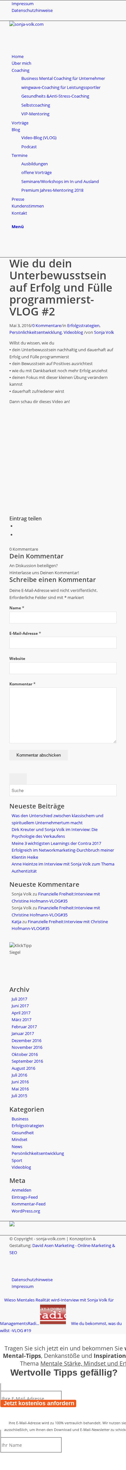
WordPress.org (26, 1211)
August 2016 (23, 1068)
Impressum (23, 3)
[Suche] (13, 220)
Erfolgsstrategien (83, 325)
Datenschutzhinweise (32, 10)
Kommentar (22, 684)
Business (20, 1119)
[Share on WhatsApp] (17, 534)
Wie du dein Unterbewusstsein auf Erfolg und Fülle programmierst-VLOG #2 (60, 287)
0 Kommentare (46, 325)
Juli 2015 (19, 1095)
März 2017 (21, 1019)
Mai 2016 (20, 1089)
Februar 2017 (24, 1027)
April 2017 (21, 1013)
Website (17, 658)
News (17, 1146)
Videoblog (73, 332)
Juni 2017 (20, 1006)
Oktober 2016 (25, 1054)
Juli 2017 (19, 999)
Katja (16, 921)
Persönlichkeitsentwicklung (35, 332)
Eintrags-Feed (25, 1197)
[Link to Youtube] (13, 247)
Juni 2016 (20, 1082)
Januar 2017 (23, 1033)
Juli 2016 (19, 1075)
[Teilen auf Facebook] (17, 526)
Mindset (19, 1139)
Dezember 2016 (26, 1040)
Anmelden (21, 1190)
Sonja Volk (104, 332)
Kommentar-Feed (29, 1204)
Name (16, 608)
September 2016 (27, 1061)
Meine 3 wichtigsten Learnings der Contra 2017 (56, 843)
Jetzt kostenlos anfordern (39, 1403)
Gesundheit (23, 1133)
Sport (17, 1160)
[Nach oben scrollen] (1, 1337)
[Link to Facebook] (13, 240)
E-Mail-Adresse (25, 633)
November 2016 (27, 1047)
